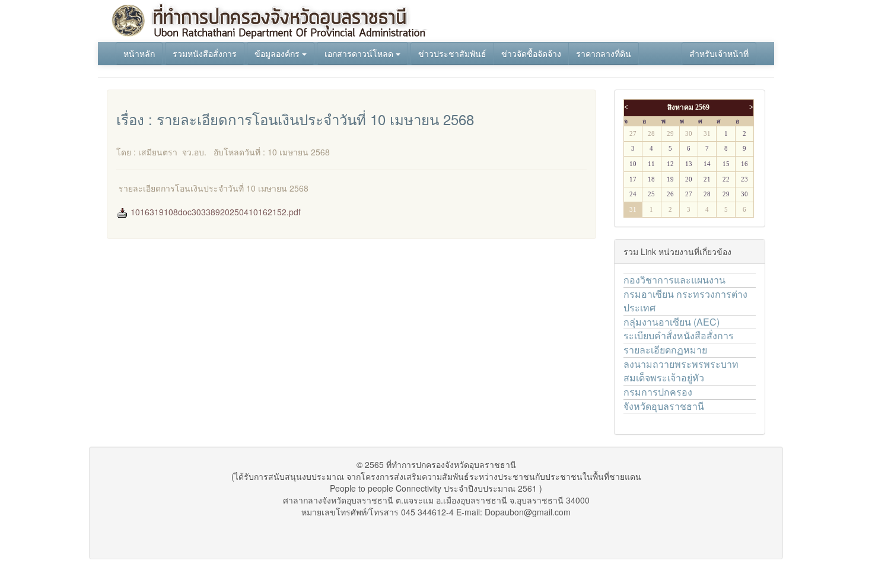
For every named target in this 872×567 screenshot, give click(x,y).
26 (670, 194)
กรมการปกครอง (657, 392)
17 (633, 179)
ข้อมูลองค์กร (278, 53)
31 (707, 133)
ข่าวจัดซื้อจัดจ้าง (531, 53)
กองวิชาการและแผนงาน (674, 279)
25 (651, 194)
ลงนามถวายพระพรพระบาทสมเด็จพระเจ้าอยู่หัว (681, 370)
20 (688, 179)
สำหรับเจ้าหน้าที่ (719, 53)
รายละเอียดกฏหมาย (665, 349)
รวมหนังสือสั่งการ (205, 53)
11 (651, 164)
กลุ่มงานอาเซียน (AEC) (671, 322)
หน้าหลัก (139, 53)
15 (726, 164)
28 (651, 133)
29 (670, 133)
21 (707, 179)
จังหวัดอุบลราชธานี (663, 406)
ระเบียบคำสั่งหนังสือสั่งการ (678, 335)
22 (726, 179)
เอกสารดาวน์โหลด (360, 53)
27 (633, 133)
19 (670, 179)
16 (744, 164)
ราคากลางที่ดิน (603, 53)
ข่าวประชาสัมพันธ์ (452, 53)
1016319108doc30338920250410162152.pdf (214, 212)
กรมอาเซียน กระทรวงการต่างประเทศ (685, 300)
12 (670, 164)
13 (688, 164)
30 (688, 133)
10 (633, 164)
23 (744, 179)
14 (707, 164)
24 (633, 194)
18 (651, 179)
